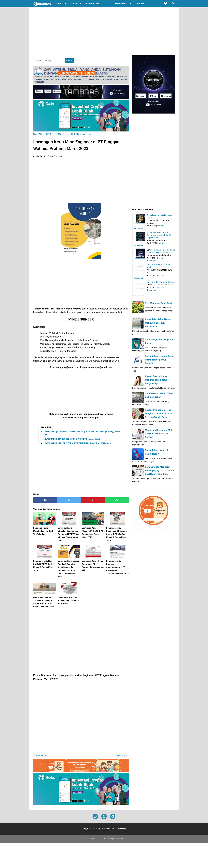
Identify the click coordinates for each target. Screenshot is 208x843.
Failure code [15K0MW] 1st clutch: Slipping (161, 282)
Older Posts (121, 755)
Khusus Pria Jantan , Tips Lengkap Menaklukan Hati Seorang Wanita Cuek (158, 413)
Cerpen (140, 4)
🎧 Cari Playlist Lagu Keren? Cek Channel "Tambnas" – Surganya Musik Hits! (161, 251)
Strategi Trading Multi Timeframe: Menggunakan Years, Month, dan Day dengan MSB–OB (159, 235)
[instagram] (95, 816)
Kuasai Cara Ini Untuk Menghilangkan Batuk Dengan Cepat (156, 380)
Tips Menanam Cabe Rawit (158, 303)
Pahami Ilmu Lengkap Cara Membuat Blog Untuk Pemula (159, 359)
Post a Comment (55, 156)
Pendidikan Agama (96, 4)
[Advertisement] (104, 31)
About (85, 829)
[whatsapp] (117, 500)
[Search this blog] (173, 3)
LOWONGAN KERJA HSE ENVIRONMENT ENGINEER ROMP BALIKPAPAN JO (77, 443)
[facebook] (45, 500)
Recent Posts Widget (138, 295)
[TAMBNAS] (42, 3)
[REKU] (81, 130)
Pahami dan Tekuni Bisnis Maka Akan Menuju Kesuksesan (158, 323)
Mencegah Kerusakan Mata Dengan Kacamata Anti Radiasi (159, 434)
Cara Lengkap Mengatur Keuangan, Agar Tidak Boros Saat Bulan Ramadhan (159, 470)
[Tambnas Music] (81, 98)
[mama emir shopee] (81, 771)
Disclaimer (121, 829)
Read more (161, 225)
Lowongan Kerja (121, 4)
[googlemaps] (104, 816)
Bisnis (60, 4)
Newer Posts (40, 755)
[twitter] (69, 500)
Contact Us (95, 829)
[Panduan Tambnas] (81, 83)
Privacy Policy (108, 829)
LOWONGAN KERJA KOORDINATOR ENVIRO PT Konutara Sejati (71, 439)
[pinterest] (93, 500)
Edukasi (75, 4)
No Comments (138, 228)
